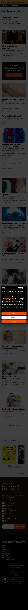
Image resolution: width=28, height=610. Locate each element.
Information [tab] (10, 291)
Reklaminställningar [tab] (19, 291)
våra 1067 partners (9, 298)
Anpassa (13, 317)
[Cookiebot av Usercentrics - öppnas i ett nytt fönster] (17, 288)
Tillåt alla (14, 313)
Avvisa (14, 321)
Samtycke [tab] (3, 291)
